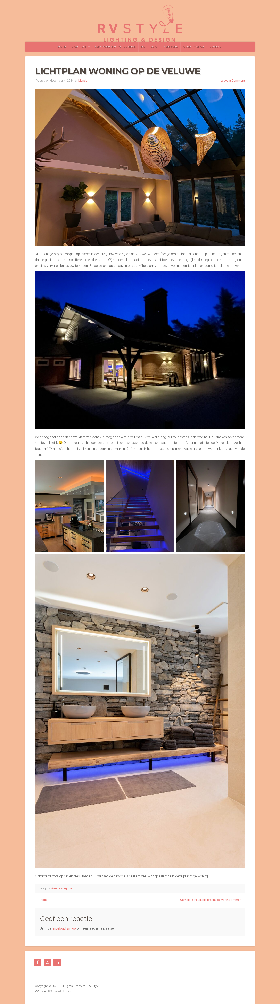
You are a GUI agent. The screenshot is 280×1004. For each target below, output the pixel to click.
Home (62, 46)
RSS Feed (54, 991)
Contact (216, 46)
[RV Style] (140, 23)
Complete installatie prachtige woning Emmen (210, 900)
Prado (43, 900)
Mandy (82, 80)
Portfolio (149, 46)
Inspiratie (170, 46)
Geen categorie (61, 888)
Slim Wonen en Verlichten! (115, 46)
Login (67, 991)
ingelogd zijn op (64, 928)
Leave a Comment (233, 80)
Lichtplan (79, 46)
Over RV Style (193, 46)
